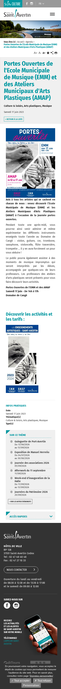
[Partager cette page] (52, 53)
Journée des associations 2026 (32, 464)
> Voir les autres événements (20, 502)
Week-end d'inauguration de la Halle (32, 482)
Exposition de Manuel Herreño (32, 455)
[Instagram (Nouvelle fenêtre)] (32, 4)
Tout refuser (44, 680)
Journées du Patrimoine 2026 (31, 493)
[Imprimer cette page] (55, 52)
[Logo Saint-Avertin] (17, 14)
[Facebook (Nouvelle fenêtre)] (26, 4)
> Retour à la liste (13, 119)
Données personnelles (41, 676)
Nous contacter (17, 570)
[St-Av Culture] (13, 3)
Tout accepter (22, 680)
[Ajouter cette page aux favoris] (48, 52)
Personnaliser (31, 685)
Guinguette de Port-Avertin (30, 444)
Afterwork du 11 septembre (30, 472)
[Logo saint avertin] (17, 535)
